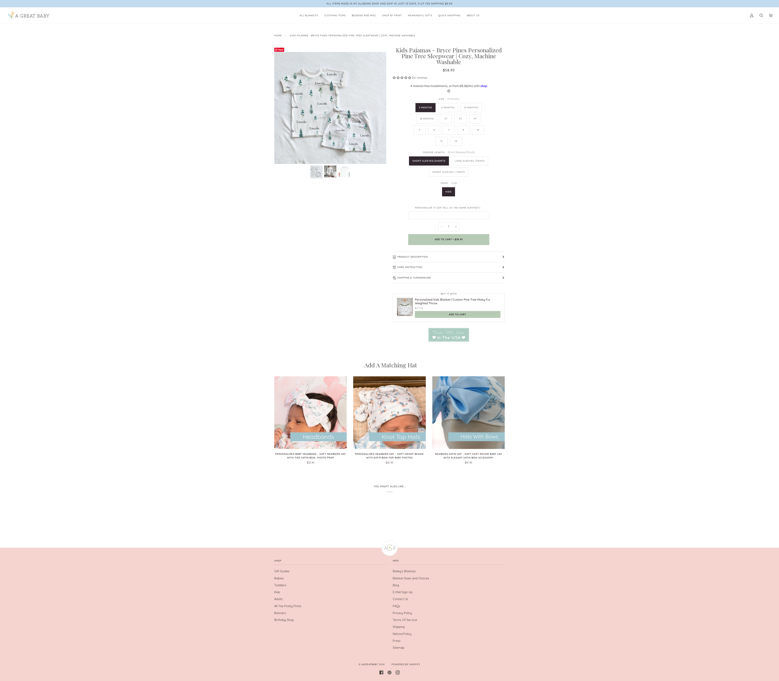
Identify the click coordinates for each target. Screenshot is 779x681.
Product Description (412, 256)
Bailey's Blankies (404, 571)
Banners (280, 613)
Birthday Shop (284, 620)
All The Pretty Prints (287, 606)
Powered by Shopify (406, 664)
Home (278, 35)
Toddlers (280, 585)
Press (396, 641)
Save (280, 49)
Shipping (399, 627)
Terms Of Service (405, 620)
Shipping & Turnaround (414, 277)
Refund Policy (402, 634)
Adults (278, 599)
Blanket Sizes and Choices (411, 578)
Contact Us (400, 599)
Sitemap (398, 648)
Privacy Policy (402, 613)
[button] (402, 78)
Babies (279, 578)
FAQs (396, 606)
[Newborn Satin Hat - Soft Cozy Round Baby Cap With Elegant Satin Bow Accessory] (468, 412)
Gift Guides (281, 571)
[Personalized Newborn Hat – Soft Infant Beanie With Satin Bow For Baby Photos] (389, 412)
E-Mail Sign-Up (403, 592)
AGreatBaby (370, 664)
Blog (396, 585)
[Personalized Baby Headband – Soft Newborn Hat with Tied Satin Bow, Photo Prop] (310, 412)
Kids (277, 592)
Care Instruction (409, 267)
